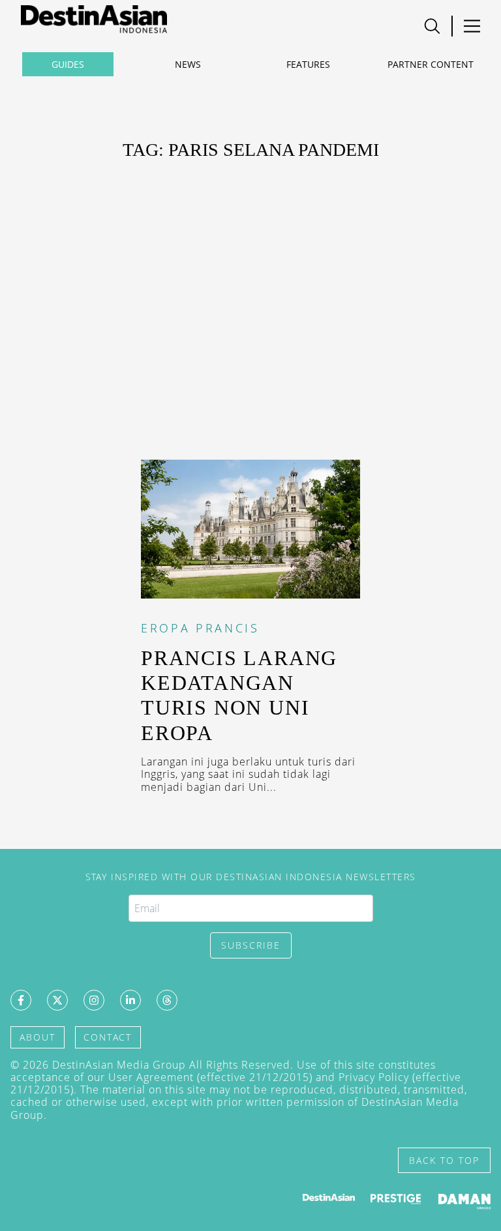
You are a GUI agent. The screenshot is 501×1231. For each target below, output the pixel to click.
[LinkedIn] (130, 1000)
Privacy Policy (374, 1077)
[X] (57, 1000)
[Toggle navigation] (432, 26)
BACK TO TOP (444, 1160)
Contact (108, 1037)
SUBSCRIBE (251, 945)
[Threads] (167, 1000)
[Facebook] (20, 1000)
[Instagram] (94, 1000)
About (37, 1037)
